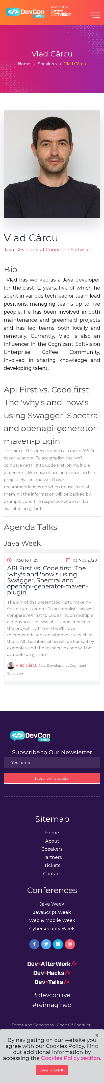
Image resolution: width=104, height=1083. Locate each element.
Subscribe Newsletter (52, 778)
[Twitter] (46, 944)
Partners (52, 857)
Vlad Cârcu (27, 665)
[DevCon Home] (25, 12)
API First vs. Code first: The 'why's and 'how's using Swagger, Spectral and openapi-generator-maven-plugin (47, 580)
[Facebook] (34, 944)
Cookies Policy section (70, 1058)
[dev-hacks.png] (52, 973)
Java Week (52, 904)
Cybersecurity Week (52, 928)
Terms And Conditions (33, 1025)
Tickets (52, 865)
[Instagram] (70, 944)
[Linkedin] (58, 944)
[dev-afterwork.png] (52, 964)
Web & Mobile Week (52, 920)
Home (24, 63)
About (52, 841)
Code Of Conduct (73, 1025)
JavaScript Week (52, 912)
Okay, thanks (52, 1070)
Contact (52, 873)
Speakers (47, 63)
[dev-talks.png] (52, 982)
